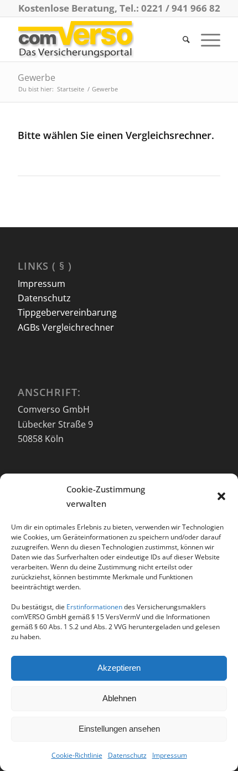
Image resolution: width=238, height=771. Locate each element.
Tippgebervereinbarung (67, 312)
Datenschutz (127, 755)
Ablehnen (119, 698)
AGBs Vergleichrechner (66, 327)
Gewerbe (36, 77)
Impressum (169, 755)
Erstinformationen (94, 606)
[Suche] (181, 39)
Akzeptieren (119, 667)
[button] (221, 496)
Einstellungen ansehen (119, 728)
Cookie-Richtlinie (76, 755)
